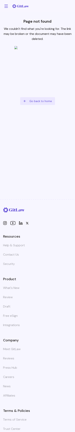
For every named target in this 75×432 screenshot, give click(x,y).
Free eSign (10, 316)
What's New (11, 288)
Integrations (11, 325)
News (7, 386)
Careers (8, 377)
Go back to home (40, 101)
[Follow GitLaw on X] (27, 223)
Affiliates (9, 395)
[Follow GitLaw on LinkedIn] (21, 223)
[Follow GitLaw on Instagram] (5, 223)
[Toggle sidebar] (6, 6)
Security (9, 264)
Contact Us (11, 255)
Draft (6, 306)
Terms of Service (15, 419)
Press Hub (10, 368)
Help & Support (14, 245)
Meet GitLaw (12, 349)
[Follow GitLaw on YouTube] (13, 223)
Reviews (8, 358)
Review (8, 297)
